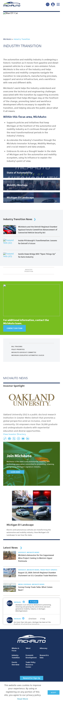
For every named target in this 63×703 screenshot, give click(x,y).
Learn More (15, 472)
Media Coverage (25, 584)
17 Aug (42, 619)
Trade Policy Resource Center (30, 664)
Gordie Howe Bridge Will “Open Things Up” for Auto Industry (37, 255)
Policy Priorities (18, 349)
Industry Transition (28, 270)
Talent (28, 648)
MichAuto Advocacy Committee (23, 352)
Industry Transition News (17, 219)
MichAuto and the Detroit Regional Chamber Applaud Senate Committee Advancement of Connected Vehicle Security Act (37, 229)
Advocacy (22, 552)
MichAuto (17, 619)
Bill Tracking (16, 346)
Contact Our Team (14, 328)
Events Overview (15, 663)
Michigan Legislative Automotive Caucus (27, 355)
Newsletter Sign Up (31, 678)
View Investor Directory (14, 434)
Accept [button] (53, 692)
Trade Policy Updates (48, 570)
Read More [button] (22, 699)
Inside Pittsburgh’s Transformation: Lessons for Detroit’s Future (37, 242)
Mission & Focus (15, 649)
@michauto (32, 619)
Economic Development (31, 656)
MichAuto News (33, 552)
